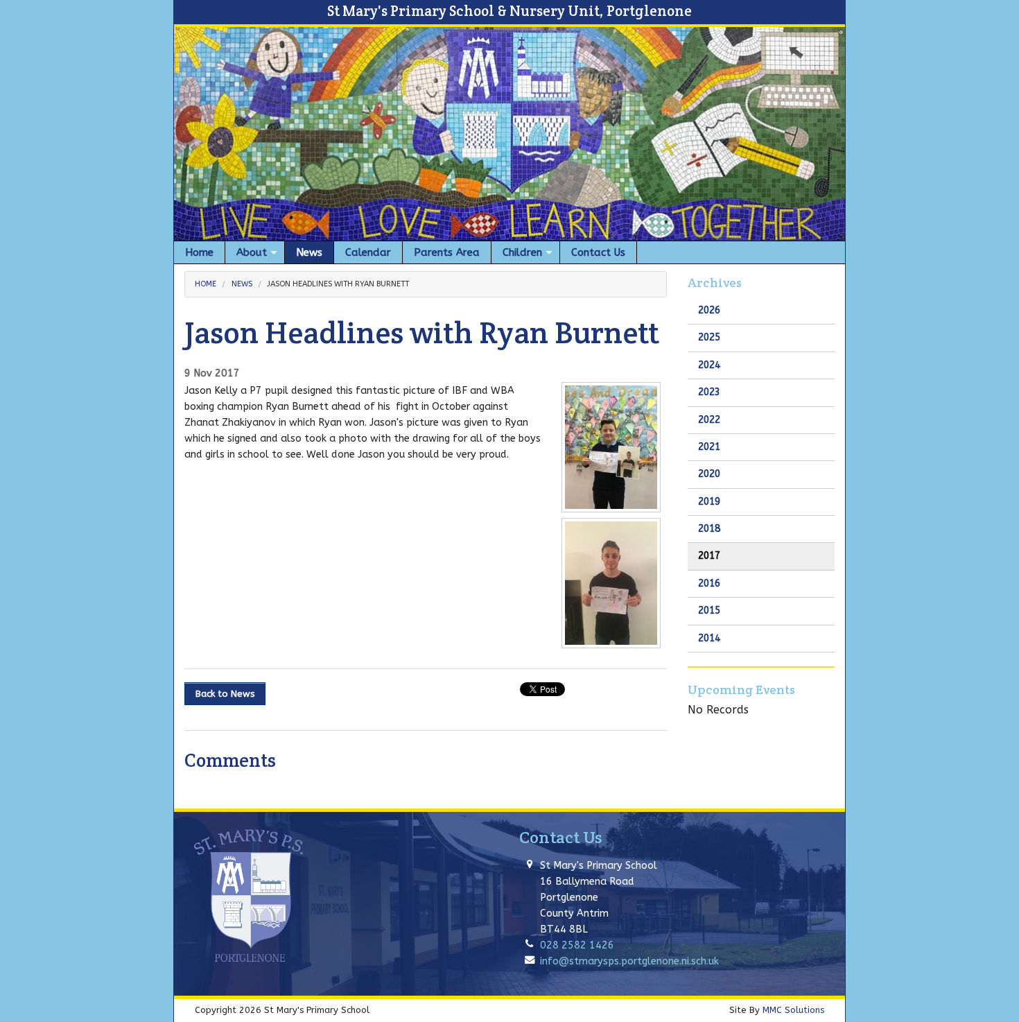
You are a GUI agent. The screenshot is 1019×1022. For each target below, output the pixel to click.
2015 (709, 610)
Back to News (225, 693)
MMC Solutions (793, 1010)
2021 (709, 447)
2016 (709, 583)
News (242, 283)
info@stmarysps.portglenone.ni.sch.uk (629, 961)
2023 (709, 392)
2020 (709, 474)
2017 (709, 556)
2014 (709, 638)
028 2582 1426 (577, 945)
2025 (709, 337)
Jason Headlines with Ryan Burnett (338, 283)
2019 (709, 502)
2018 (709, 529)
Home (205, 283)
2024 (709, 365)
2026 (709, 310)
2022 (709, 420)
